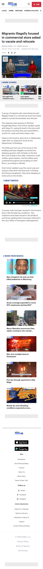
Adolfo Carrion (22, 46)
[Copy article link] (15, 53)
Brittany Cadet (7, 46)
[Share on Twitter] (12, 53)
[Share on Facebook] (8, 53)
